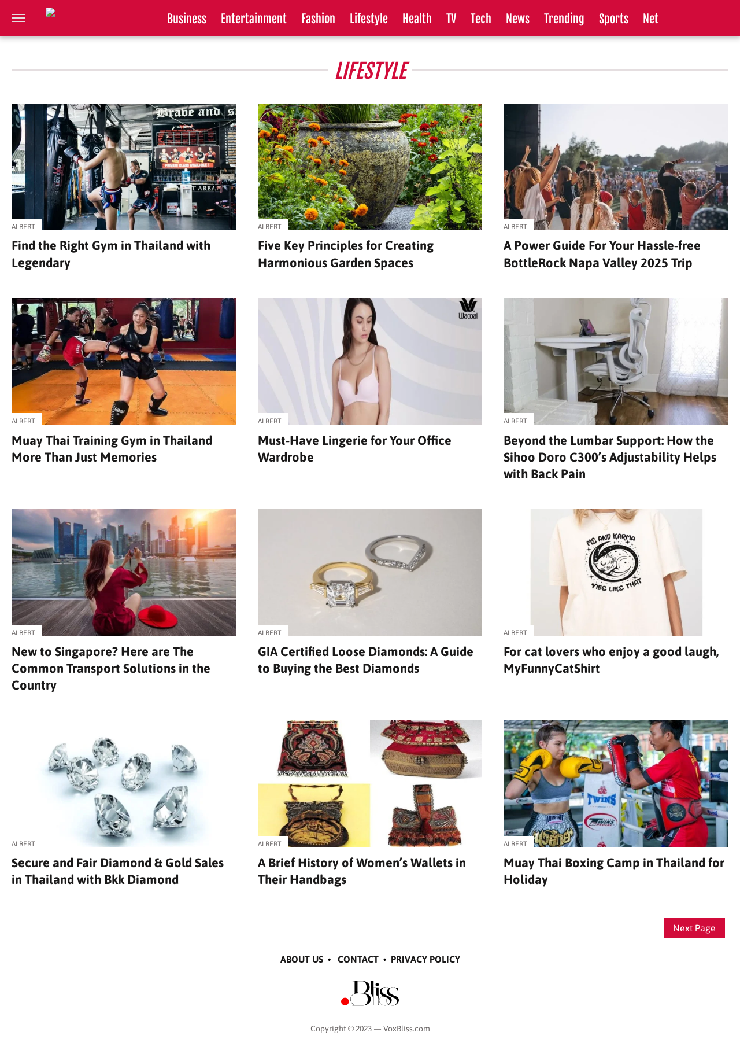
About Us (301, 959)
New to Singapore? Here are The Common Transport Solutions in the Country (111, 668)
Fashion (318, 19)
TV (451, 19)
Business (186, 19)
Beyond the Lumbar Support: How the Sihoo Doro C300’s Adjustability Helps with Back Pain (610, 457)
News (518, 19)
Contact (358, 959)
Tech (481, 19)
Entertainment (254, 19)
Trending (564, 19)
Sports (613, 19)
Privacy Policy (425, 959)
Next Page (694, 928)
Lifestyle (369, 19)
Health (417, 19)
